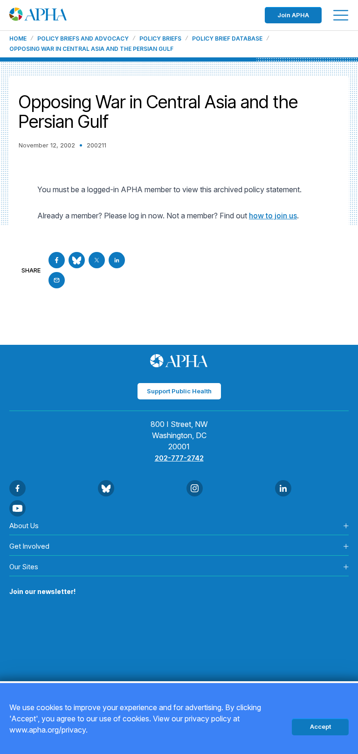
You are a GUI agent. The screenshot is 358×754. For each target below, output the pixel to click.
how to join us (273, 215)
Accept (320, 726)
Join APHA (293, 15)
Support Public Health (179, 391)
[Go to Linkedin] (117, 260)
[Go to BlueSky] (77, 260)
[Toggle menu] (341, 15)
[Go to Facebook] (56, 260)
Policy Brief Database (227, 38)
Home (18, 38)
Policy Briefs (160, 38)
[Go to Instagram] (194, 488)
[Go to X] (97, 260)
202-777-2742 (179, 458)
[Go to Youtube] (17, 508)
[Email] (56, 280)
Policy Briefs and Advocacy (83, 38)
